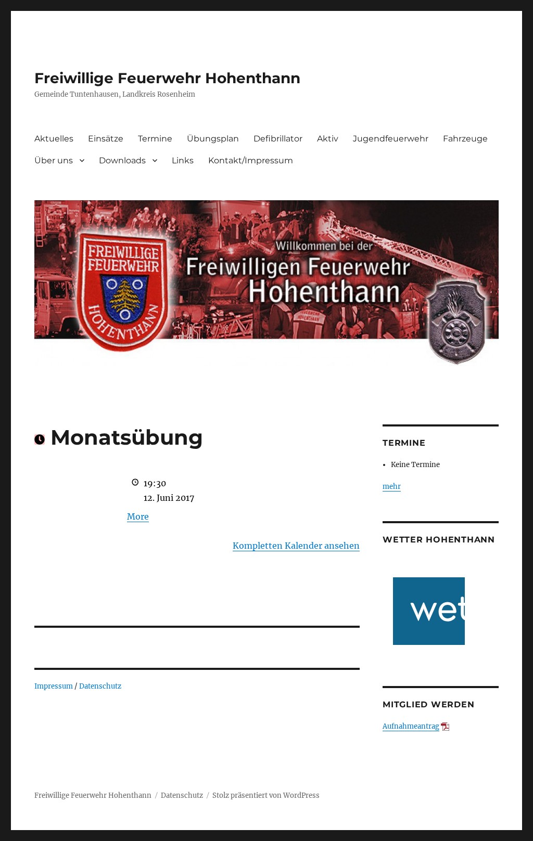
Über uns (53, 160)
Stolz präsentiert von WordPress (266, 795)
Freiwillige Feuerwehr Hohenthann (167, 78)
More (138, 516)
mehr (392, 486)
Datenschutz (100, 686)
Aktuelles (53, 139)
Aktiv (327, 139)
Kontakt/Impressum (250, 160)
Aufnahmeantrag (411, 726)
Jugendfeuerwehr (390, 139)
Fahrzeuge (465, 139)
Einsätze (105, 139)
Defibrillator (277, 139)
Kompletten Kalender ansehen (296, 545)
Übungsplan (213, 139)
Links (183, 160)
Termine (155, 139)
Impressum (53, 686)
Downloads (122, 160)
